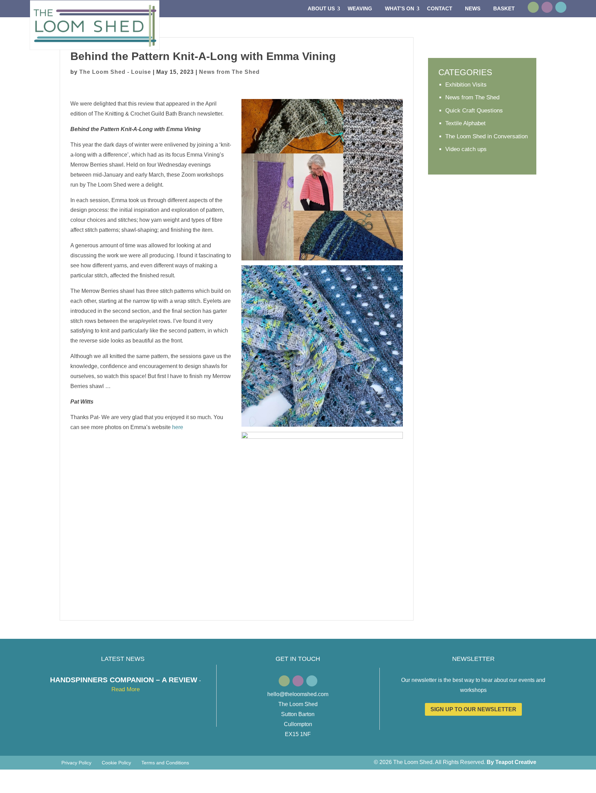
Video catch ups (466, 149)
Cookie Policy (116, 762)
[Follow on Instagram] (547, 7)
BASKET (504, 8)
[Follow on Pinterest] (560, 7)
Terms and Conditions (165, 762)
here (177, 427)
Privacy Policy (76, 762)
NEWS (472, 8)
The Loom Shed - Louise (115, 72)
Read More (125, 689)
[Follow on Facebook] (533, 7)
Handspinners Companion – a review (123, 680)
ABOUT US (321, 8)
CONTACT (439, 8)
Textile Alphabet (465, 123)
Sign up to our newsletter (473, 709)
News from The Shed (229, 72)
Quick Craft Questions (474, 110)
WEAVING (360, 8)
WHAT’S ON (399, 8)
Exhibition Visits (466, 84)
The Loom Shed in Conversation (486, 136)
